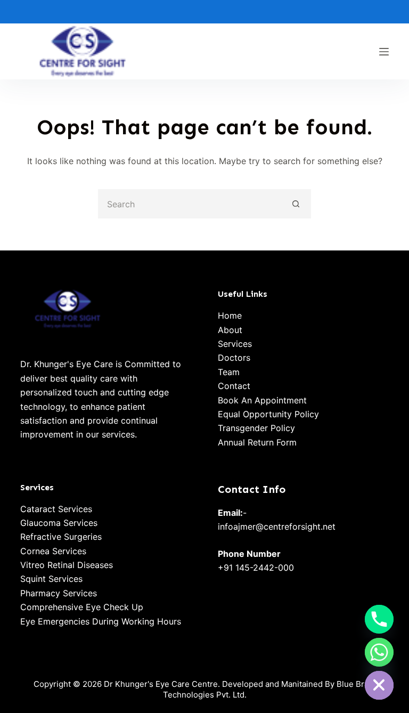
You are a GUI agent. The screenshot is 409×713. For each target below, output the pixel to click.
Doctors (234, 357)
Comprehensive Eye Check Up (81, 607)
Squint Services (51, 578)
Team (229, 372)
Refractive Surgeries (61, 536)
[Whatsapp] (379, 652)
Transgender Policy (256, 428)
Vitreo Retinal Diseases (66, 565)
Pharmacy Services (58, 593)
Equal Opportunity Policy (268, 414)
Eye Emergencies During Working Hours (100, 621)
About (230, 330)
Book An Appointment (262, 400)
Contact (234, 385)
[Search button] (296, 203)
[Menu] (384, 51)
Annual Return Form (257, 442)
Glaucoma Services (58, 522)
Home (230, 315)
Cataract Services (56, 509)
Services (235, 343)
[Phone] (379, 619)
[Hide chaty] (379, 685)
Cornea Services (53, 551)
